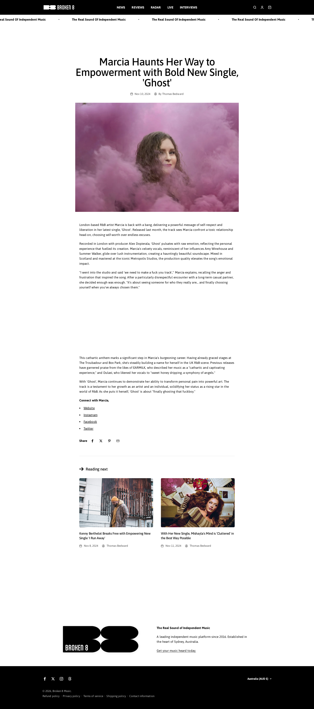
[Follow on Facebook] (45, 679)
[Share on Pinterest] (109, 441)
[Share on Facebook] (92, 441)
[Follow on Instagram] (61, 679)
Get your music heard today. (176, 650)
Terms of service (93, 696)
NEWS (121, 7)
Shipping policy (116, 696)
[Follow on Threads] (70, 679)
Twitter (88, 428)
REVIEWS (138, 7)
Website (89, 408)
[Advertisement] (157, 36)
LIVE (170, 7)
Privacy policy (71, 696)
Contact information (141, 696)
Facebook (90, 421)
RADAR (156, 7)
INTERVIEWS (188, 7)
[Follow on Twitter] (53, 679)
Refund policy (51, 696)
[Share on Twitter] (101, 441)
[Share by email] (118, 441)
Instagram (90, 415)
